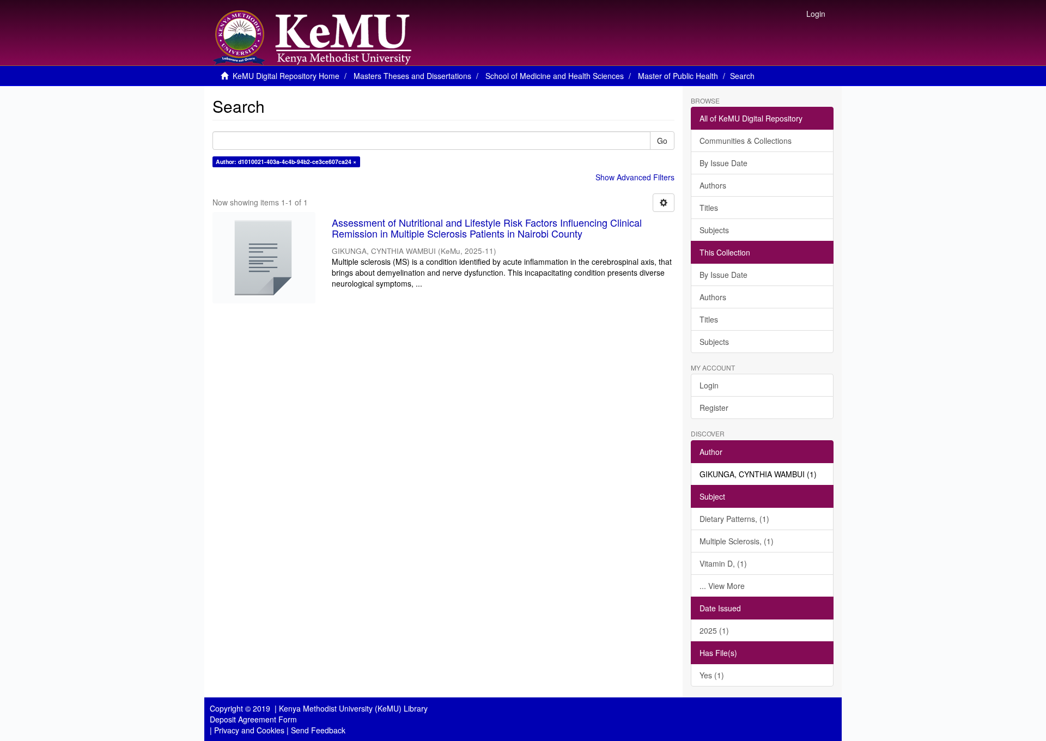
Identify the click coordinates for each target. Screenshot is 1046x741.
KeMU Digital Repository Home (286, 75)
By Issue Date (723, 162)
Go (662, 140)
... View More (722, 585)
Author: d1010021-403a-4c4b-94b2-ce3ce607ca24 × (286, 161)
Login (709, 385)
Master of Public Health (678, 75)
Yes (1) (712, 675)
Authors (713, 185)
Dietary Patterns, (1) (734, 518)
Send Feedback (318, 730)
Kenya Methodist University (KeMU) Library (353, 708)
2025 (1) (714, 630)
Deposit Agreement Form (253, 719)
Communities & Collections (746, 140)
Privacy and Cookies (249, 730)
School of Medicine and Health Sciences (554, 75)
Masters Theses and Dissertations (412, 75)
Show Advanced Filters (634, 177)
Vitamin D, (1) (723, 563)
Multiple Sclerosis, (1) (737, 541)
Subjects (714, 229)
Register (714, 407)
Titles (709, 207)
